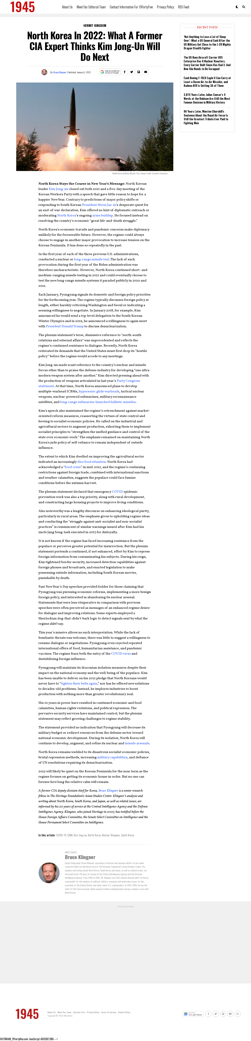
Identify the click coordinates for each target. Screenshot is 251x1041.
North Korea (66, 215)
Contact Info (79, 1012)
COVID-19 (61, 835)
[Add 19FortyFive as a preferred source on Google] (110, 72)
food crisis (73, 467)
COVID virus (121, 653)
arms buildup (102, 215)
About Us (67, 6)
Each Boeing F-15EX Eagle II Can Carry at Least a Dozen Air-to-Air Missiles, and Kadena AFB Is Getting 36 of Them (207, 82)
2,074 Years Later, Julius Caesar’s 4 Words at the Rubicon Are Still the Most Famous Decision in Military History (207, 98)
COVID (117, 491)
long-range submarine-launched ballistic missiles (98, 402)
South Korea (127, 835)
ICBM (70, 835)
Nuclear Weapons (111, 835)
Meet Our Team (64, 1012)
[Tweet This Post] (132, 72)
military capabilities (112, 757)
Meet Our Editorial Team (91, 6)
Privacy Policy (165, 6)
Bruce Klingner (59, 72)
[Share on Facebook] (125, 72)
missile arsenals (137, 743)
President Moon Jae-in (99, 205)
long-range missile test (91, 259)
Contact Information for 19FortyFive (131, 6)
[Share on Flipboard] (139, 72)
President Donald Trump (65, 326)
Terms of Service (108, 1012)
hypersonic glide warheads (99, 391)
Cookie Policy (124, 1012)
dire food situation (91, 462)
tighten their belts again (79, 683)
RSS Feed (183, 6)
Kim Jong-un (58, 189)
